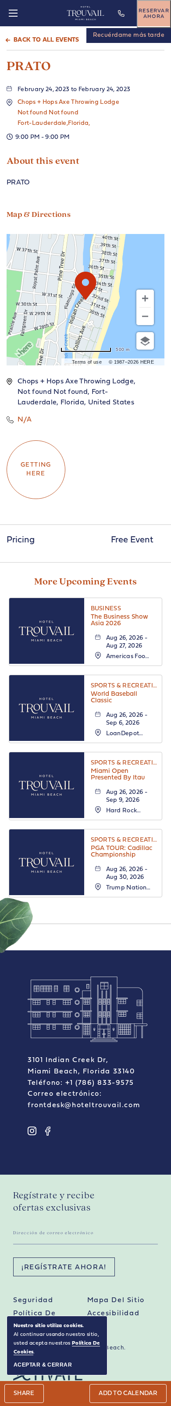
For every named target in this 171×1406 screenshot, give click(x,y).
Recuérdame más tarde (128, 35)
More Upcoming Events (85, 582)
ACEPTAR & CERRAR (43, 1365)
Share (24, 1393)
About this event (43, 161)
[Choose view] (145, 341)
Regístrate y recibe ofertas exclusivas (54, 1202)
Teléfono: (45, 1083)
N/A (25, 419)
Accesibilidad (113, 1313)
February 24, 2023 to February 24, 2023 (74, 89)
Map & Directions (39, 215)
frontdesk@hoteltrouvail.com (84, 1105)
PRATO (29, 67)
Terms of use (87, 362)
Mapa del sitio (116, 1300)
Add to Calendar (128, 1393)
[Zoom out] (145, 316)
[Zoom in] (145, 298)
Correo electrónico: (65, 1094)
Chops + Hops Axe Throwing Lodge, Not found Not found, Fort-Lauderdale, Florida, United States (76, 392)
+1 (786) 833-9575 (122, 19)
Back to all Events (46, 40)
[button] (68, 113)
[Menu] (13, 13)
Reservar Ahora (154, 13)
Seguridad (33, 1300)
